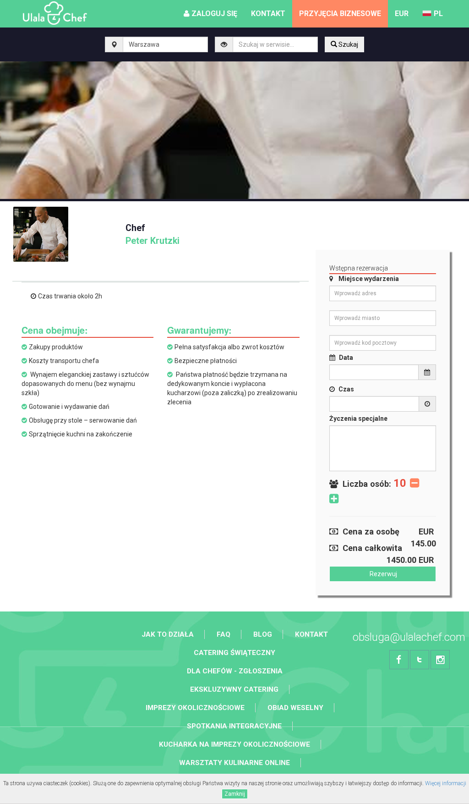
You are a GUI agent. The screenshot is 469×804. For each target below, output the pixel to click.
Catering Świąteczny (234, 653)
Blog (262, 634)
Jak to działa (168, 634)
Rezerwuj (382, 574)
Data (346, 357)
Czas (346, 389)
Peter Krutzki (152, 234)
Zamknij (234, 794)
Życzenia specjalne (358, 418)
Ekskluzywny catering (234, 689)
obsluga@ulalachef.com (409, 637)
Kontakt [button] (268, 13)
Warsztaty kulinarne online (234, 763)
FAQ (223, 634)
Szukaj (347, 44)
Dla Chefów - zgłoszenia (235, 671)
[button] (401, 14)
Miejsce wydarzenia (368, 278)
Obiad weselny (295, 708)
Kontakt (311, 634)
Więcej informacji (445, 783)
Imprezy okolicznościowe (195, 708)
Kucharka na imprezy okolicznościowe (234, 744)
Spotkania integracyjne (234, 726)
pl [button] (438, 13)
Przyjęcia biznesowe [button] (340, 13)
